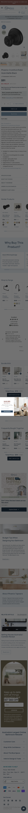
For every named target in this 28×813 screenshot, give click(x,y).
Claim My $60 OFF (7, 411)
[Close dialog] (27, 398)
